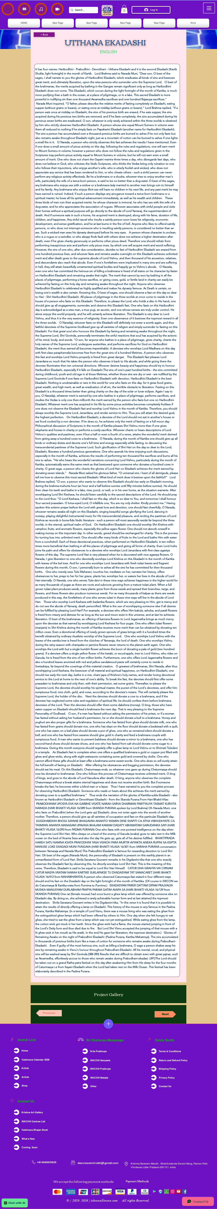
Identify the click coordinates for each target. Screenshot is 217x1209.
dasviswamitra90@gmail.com (98, 1163)
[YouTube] (178, 1191)
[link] (124, 9)
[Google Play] (154, 1191)
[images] (166, 1191)
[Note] (8, 9)
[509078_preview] (160, 1191)
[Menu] (108, 1024)
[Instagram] (172, 1191)
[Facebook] (184, 1191)
